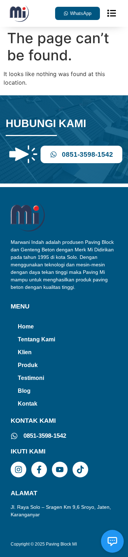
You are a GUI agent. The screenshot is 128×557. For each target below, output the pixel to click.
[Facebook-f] (39, 469)
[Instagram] (18, 469)
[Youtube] (60, 469)
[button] (111, 13)
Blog (24, 391)
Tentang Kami (36, 339)
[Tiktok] (80, 469)
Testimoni (31, 378)
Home (26, 326)
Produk (28, 365)
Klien (25, 352)
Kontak (27, 404)
